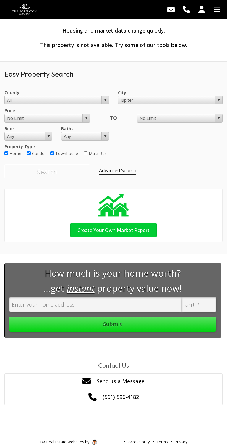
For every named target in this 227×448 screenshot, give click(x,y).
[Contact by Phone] (186, 9)
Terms (162, 441)
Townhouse (66, 153)
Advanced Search (117, 170)
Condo (38, 153)
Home (14, 153)
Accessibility (139, 441)
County (12, 92)
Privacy (181, 441)
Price (9, 110)
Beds (9, 128)
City (122, 92)
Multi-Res (97, 153)
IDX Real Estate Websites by (65, 441)
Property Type (19, 146)
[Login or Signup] (201, 9)
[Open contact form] (171, 9)
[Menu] (217, 9)
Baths (67, 128)
